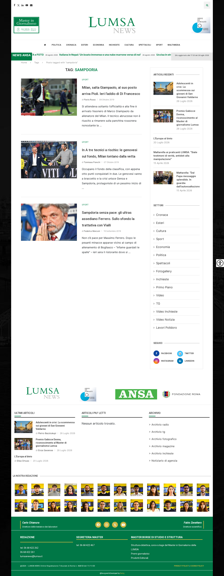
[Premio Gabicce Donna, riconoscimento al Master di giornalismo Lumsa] (163, 115)
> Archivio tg (157, 431)
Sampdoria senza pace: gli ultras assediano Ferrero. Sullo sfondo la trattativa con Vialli (108, 219)
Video (160, 295)
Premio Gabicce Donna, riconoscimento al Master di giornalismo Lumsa (187, 117)
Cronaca (71, 45)
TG (158, 303)
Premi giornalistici (140, 553)
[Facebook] (14, 5)
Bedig (122, 573)
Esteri (84, 45)
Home (24, 62)
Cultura (129, 45)
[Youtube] (26, 5)
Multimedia (174, 45)
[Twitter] (18, 5)
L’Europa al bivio (162, 138)
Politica (56, 45)
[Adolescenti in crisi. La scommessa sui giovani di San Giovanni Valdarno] (163, 88)
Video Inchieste (166, 311)
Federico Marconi (92, 231)
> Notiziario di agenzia (163, 460)
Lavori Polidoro (166, 327)
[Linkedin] (22, 5)
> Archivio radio (159, 424)
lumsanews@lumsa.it (31, 556)
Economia (98, 45)
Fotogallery (164, 271)
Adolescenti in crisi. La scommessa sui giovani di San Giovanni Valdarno (187, 90)
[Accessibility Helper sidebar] (220, 263)
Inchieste (114, 45)
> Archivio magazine (161, 446)
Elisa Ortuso (23, 460)
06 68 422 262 (31, 547)
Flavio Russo (90, 99)
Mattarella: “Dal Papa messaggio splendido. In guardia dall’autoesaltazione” (188, 179)
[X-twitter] (115, 525)
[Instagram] (107, 525)
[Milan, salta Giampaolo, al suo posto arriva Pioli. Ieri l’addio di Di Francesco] (49, 97)
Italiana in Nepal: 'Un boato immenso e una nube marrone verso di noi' (94, 54)
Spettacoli (145, 45)
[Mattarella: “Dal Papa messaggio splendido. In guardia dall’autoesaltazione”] (163, 177)
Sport (159, 45)
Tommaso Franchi (92, 162)
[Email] (31, 5)
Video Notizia (165, 319)
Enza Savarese (45, 450)
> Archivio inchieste (161, 453)
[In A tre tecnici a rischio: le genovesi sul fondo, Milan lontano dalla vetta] (49, 159)
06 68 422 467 (87, 545)
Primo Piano (164, 287)
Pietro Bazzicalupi (47, 433)
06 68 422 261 (27, 552)
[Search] (207, 5)
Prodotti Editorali (139, 558)
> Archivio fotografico (163, 439)
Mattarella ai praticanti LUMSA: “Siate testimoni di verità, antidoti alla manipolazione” (175, 156)
